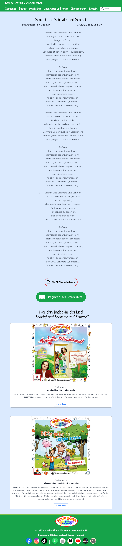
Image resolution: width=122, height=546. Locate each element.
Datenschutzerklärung (62, 535)
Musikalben (35, 8)
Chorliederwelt (78, 8)
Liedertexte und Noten (56, 8)
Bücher (22, 8)
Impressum (44, 535)
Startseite (10, 8)
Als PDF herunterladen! (63, 282)
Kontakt (93, 8)
